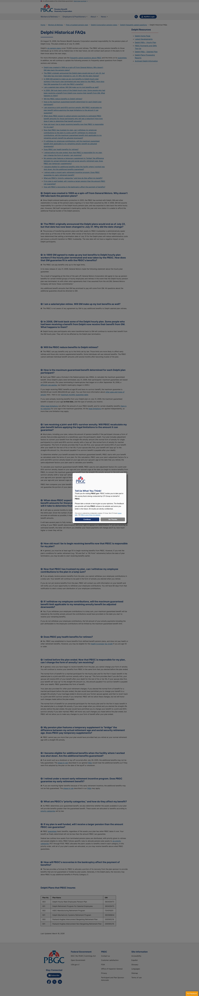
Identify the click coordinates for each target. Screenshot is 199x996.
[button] (192, 993)
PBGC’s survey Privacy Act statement (90, 515)
